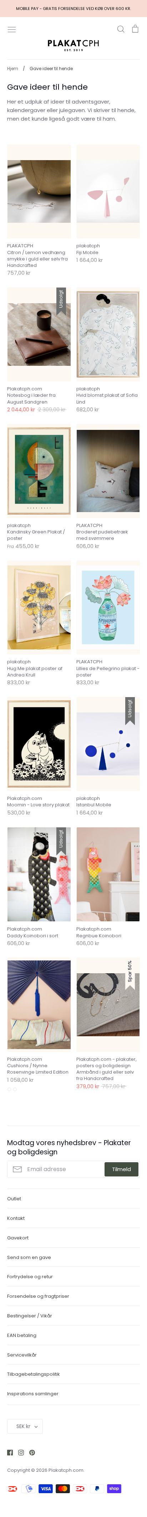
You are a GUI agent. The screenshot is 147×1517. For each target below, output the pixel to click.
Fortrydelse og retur (30, 1276)
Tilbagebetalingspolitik (33, 1374)
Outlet (14, 1198)
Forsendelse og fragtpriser (38, 1296)
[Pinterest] (29, 1452)
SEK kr (23, 1426)
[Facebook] (7, 1452)
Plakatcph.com (66, 1470)
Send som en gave (29, 1257)
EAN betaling (21, 1335)
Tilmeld (121, 1169)
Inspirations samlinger (33, 1393)
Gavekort (18, 1237)
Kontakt (16, 1218)
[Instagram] (18, 1452)
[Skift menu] (11, 28)
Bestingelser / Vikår (29, 1315)
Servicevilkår (22, 1355)
